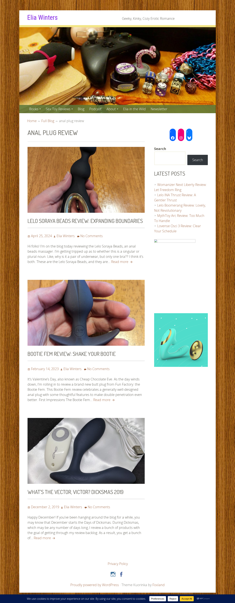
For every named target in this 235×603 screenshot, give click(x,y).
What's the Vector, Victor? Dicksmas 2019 (76, 491)
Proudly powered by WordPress (94, 585)
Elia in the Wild (134, 109)
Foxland (158, 585)
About (111, 109)
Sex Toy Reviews (58, 109)
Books (33, 109)
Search (197, 160)
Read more (122, 261)
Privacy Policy (118, 563)
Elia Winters (42, 17)
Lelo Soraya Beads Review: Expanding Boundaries (85, 220)
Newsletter (159, 109)
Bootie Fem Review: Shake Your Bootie (72, 353)
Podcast (95, 109)
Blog (81, 109)
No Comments (91, 236)
